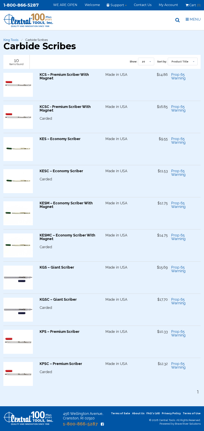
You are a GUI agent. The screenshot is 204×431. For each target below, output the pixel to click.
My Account (168, 5)
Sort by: (162, 61)
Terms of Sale (120, 413)
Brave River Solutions (188, 423)
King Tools (11, 40)
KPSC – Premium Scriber (61, 364)
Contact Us (142, 5)
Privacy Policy (171, 413)
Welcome (92, 5)
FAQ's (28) (153, 413)
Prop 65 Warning (178, 76)
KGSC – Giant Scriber (58, 299)
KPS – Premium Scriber (59, 331)
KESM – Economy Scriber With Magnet (66, 205)
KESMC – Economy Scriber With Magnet (67, 237)
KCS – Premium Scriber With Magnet (64, 76)
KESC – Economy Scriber (61, 171)
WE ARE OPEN (65, 5)
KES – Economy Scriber (60, 139)
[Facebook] (102, 424)
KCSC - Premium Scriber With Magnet (65, 108)
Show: (133, 61)
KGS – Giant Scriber (57, 267)
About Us (138, 413)
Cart (194, 5)
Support (117, 5)
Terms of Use (192, 413)
